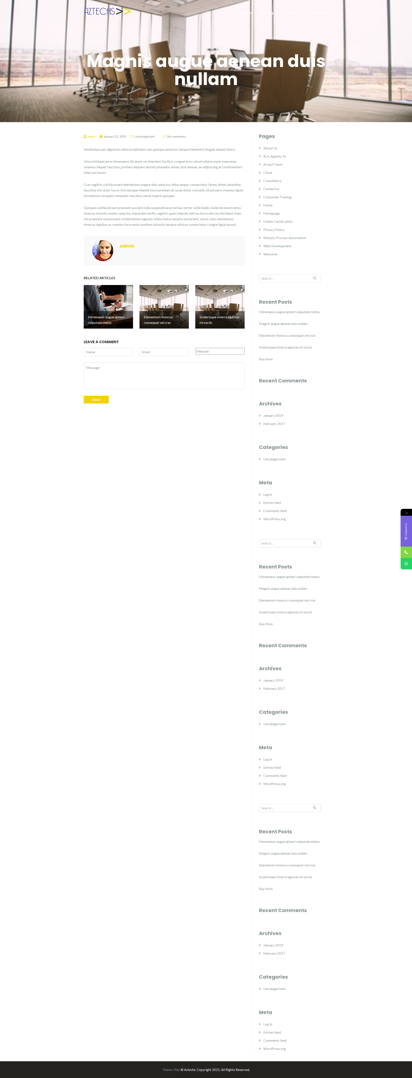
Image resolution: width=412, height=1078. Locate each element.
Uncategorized (144, 136)
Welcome (270, 254)
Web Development (277, 246)
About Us (270, 148)
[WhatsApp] (406, 563)
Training (266, 13)
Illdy (176, 1070)
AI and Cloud (272, 164)
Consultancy (272, 181)
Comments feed (275, 511)
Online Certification (277, 221)
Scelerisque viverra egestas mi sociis (285, 347)
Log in (267, 494)
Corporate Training (277, 197)
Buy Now (266, 359)
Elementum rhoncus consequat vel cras (287, 335)
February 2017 (274, 423)
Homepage (271, 213)
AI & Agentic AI (274, 156)
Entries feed (272, 502)
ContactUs (319, 13)
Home (224, 13)
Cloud (267, 172)
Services (292, 13)
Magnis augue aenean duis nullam (283, 323)
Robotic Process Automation (284, 238)
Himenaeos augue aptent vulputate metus (289, 312)
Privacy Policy (273, 229)
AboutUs (244, 13)
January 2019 (273, 415)
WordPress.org (274, 519)
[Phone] (406, 552)
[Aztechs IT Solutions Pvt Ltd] (107, 11)
